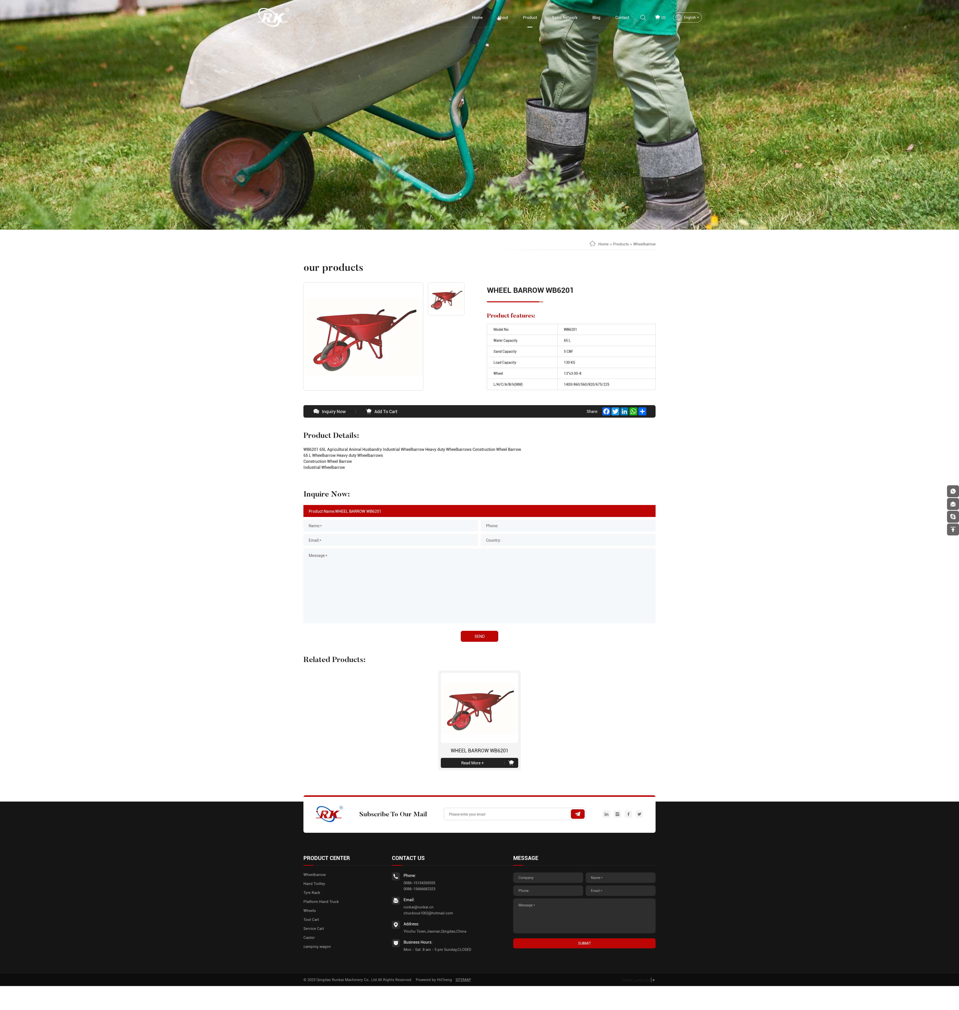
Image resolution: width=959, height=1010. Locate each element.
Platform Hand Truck (321, 901)
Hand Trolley (314, 883)
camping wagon (317, 946)
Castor (309, 937)
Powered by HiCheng (434, 979)
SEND (480, 636)
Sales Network (564, 17)
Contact (622, 17)
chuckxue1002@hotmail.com (428, 912)
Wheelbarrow (644, 243)
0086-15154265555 (419, 882)
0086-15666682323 (419, 888)
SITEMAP (463, 979)
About (502, 17)
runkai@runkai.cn (419, 906)
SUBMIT (584, 943)
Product (530, 17)
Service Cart (313, 928)
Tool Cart (311, 919)
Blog (596, 17)
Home (477, 17)
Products (621, 243)
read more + (472, 762)
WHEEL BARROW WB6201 (479, 750)
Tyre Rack (311, 892)
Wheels (309, 910)
